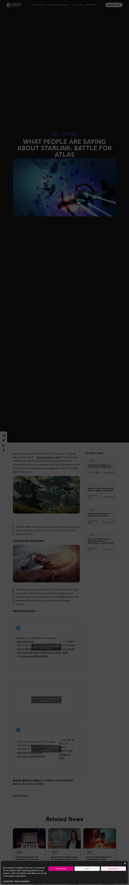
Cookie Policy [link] (8, 881)
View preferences (113, 868)
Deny (87, 868)
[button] (125, 863)
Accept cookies (61, 868)
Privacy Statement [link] (22, 881)
